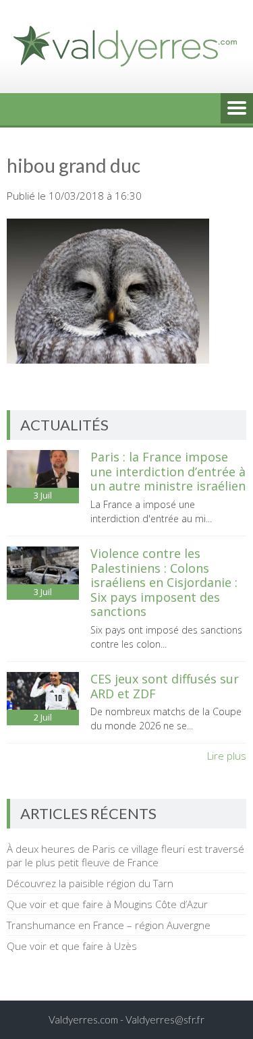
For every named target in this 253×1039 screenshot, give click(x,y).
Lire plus (226, 755)
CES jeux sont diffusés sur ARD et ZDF (164, 686)
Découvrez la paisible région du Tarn (90, 883)
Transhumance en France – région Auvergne (108, 925)
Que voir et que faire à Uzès (72, 946)
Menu (237, 109)
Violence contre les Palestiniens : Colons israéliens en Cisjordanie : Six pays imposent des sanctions (163, 582)
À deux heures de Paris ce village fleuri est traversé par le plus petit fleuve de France (125, 855)
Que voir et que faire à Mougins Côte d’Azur (107, 904)
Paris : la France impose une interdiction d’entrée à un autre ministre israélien (168, 471)
